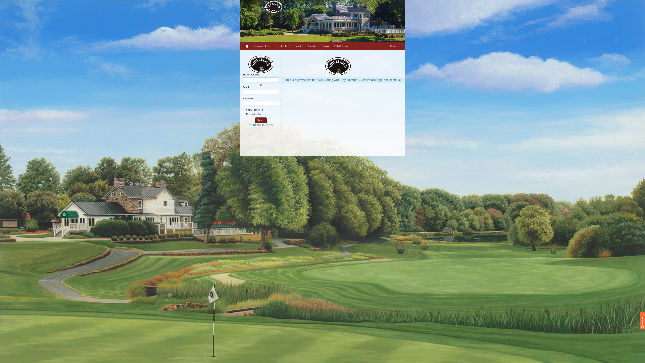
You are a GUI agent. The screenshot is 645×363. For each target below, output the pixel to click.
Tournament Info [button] (262, 46)
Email (246, 87)
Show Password (254, 109)
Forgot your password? (261, 124)
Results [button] (299, 46)
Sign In (393, 46)
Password (248, 98)
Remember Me (254, 114)
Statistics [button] (312, 46)
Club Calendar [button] (341, 46)
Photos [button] (325, 46)
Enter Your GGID (251, 74)
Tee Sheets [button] (281, 46)
